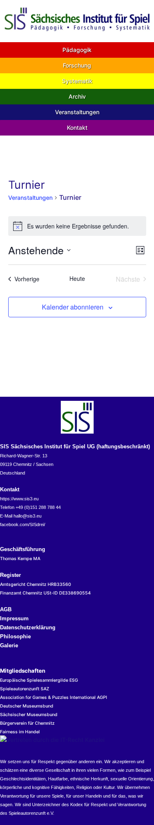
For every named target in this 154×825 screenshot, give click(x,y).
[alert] (77, 226)
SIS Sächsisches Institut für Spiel (77, 143)
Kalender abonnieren (72, 307)
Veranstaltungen (30, 197)
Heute (77, 279)
